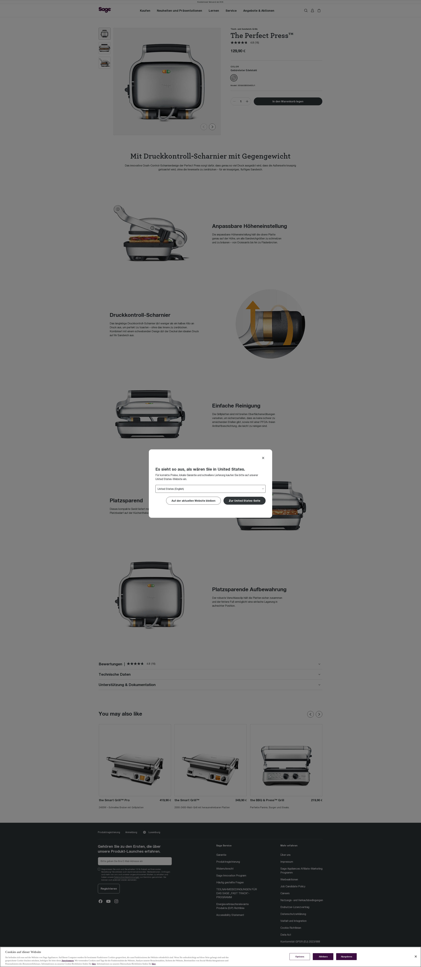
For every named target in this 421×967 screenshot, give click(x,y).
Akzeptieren (346, 956)
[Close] (263, 458)
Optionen (299, 956)
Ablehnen (323, 956)
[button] (244, 501)
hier (94, 963)
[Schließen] (415, 956)
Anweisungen (68, 960)
